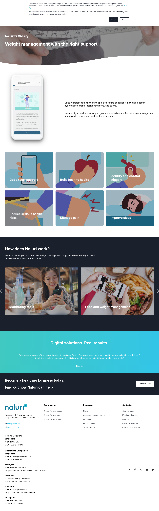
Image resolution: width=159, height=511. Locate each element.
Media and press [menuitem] (129, 415)
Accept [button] (113, 20)
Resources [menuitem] (87, 419)
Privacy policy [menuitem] (89, 423)
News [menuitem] (85, 411)
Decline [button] (124, 20)
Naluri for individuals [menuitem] (53, 419)
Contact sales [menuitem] (128, 411)
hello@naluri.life (13, 424)
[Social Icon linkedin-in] (130, 470)
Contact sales (145, 384)
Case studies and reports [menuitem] (94, 415)
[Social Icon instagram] (141, 470)
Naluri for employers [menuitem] (53, 411)
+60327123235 (13, 428)
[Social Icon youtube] (147, 470)
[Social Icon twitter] (152, 470)
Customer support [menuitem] (130, 423)
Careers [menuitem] (125, 419)
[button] (1, 291)
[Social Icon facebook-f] (135, 470)
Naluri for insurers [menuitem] (52, 415)
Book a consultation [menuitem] (131, 427)
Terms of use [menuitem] (89, 427)
